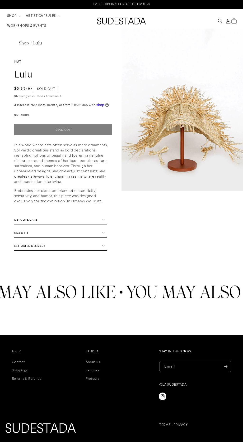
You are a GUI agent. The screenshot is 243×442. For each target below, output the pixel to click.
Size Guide (22, 115)
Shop (24, 43)
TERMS (164, 425)
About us (93, 362)
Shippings (20, 370)
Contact (18, 362)
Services (92, 370)
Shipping (21, 96)
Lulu (37, 43)
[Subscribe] (225, 366)
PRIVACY (180, 425)
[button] (13, 16)
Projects (92, 378)
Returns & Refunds (26, 378)
